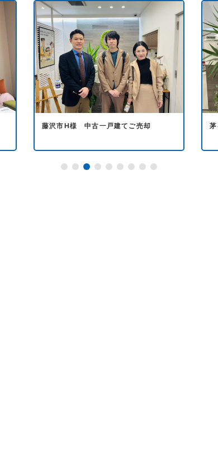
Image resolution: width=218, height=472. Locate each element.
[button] (64, 166)
